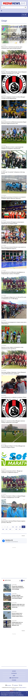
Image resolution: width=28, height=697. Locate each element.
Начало (14, 671)
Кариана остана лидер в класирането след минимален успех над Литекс (12, 347)
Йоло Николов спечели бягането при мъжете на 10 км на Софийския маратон (13, 247)
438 (10, 529)
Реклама (14, 680)
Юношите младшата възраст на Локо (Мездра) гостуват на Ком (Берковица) (13, 97)
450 (16, 529)
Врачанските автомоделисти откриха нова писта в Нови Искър (13, 322)
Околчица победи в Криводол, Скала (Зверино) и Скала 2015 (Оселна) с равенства (13, 372)
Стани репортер (14, 677)
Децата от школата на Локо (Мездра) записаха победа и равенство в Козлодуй (13, 421)
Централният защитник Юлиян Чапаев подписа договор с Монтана (13, 521)
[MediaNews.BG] (14, 3)
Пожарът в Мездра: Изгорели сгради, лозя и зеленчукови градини (17, 597)
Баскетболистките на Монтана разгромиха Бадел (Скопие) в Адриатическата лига (13, 122)
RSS (21, 685)
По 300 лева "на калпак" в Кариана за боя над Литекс (13, 172)
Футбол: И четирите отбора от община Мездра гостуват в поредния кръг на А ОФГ (13, 496)
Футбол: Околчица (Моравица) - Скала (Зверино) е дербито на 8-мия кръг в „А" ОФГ (13, 72)
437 (6, 529)
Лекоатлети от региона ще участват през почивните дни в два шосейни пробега (11, 47)
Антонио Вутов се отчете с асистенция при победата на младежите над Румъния (12, 147)
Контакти (9, 685)
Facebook (15, 685)
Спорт (4, 20)
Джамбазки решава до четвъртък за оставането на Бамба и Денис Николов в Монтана (13, 197)
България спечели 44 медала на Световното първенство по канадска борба (12, 222)
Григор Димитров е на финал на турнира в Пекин (13, 397)
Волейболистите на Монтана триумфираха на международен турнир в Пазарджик (13, 272)
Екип (14, 675)
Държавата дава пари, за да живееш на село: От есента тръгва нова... (18, 606)
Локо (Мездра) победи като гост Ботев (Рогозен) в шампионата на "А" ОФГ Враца (13, 297)
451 (20, 529)
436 (3, 529)
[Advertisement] (14, 562)
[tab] (20, 580)
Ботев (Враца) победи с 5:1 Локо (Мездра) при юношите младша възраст (13, 446)
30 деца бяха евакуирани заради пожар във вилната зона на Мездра (18, 588)
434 (20, 527)
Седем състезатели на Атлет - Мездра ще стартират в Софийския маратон (11, 471)
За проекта (14, 673)
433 (16, 527)
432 (13, 527)
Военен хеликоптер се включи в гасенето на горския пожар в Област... (18, 615)
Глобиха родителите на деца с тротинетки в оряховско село (17, 624)
